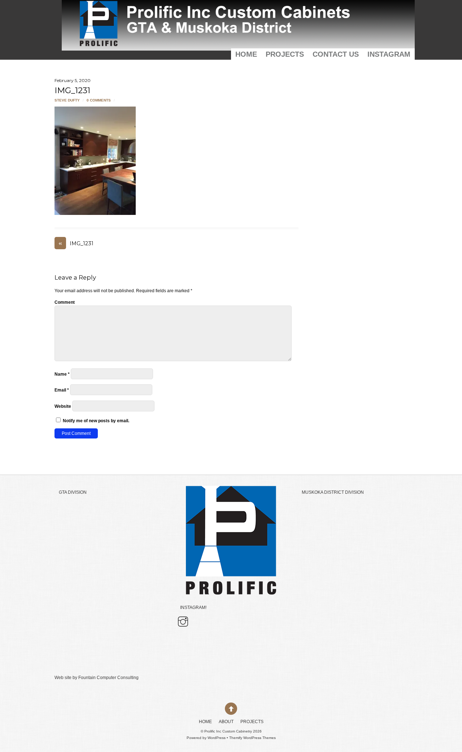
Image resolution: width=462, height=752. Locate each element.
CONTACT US (336, 54)
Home (246, 54)
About (226, 721)
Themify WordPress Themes (252, 738)
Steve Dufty (67, 100)
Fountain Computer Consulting (108, 677)
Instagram (388, 54)
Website (63, 406)
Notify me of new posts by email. (96, 420)
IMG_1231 (72, 90)
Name (62, 374)
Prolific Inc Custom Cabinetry (228, 731)
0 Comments (99, 100)
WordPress (217, 738)
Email (62, 390)
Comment (65, 302)
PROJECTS (285, 54)
